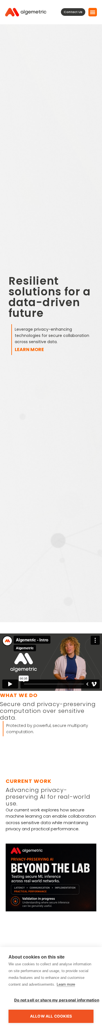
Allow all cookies (51, 1016)
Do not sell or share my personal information (54, 1000)
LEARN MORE (29, 349)
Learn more (66, 984)
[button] (92, 12)
